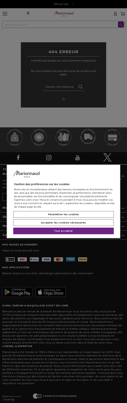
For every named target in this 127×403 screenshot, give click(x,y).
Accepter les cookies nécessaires (63, 222)
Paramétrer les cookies (63, 214)
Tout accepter (63, 231)
